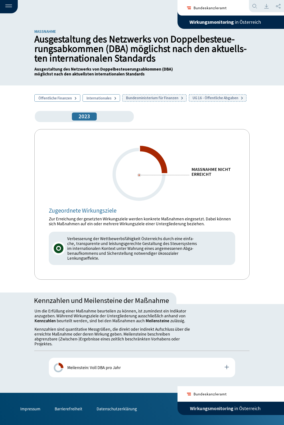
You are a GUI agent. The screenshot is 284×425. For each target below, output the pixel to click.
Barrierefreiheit (68, 408)
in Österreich (225, 22)
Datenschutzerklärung (117, 408)
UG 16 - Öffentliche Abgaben (216, 97)
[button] (9, 7)
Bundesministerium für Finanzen (152, 97)
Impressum (30, 408)
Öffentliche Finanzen (55, 98)
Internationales (99, 98)
